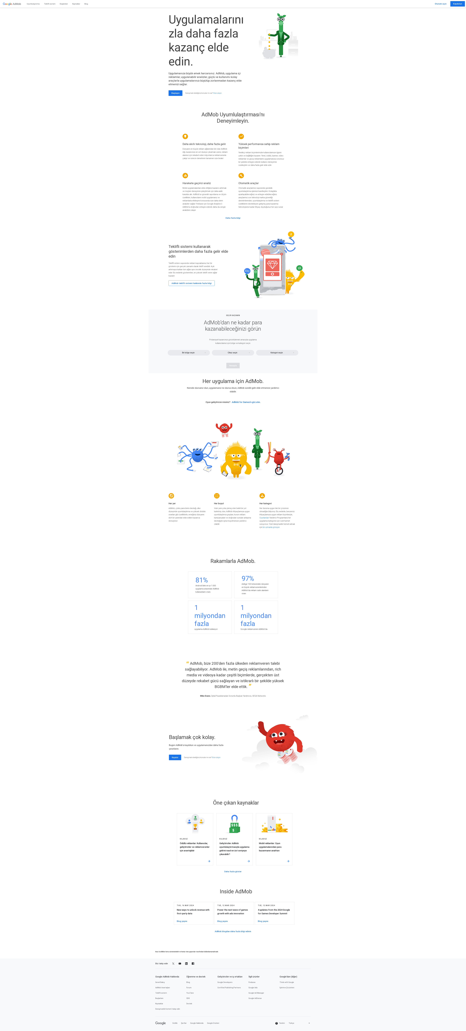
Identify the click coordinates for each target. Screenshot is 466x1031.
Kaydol (175, 757)
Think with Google (287, 982)
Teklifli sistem (50, 4)
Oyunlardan (264, 518)
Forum (188, 988)
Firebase (252, 982)
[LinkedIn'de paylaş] (186, 963)
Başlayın (175, 93)
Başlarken (64, 4)
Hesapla (233, 365)
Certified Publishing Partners (229, 988)
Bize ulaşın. (217, 93)
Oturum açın (441, 4)
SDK (188, 998)
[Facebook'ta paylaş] (193, 963)
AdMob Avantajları (162, 988)
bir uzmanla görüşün (271, 527)
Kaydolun (457, 4)
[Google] (7, 3)
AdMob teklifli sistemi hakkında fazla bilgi (192, 283)
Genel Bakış (160, 982)
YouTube (190, 993)
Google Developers (224, 982)
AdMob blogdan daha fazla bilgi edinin (233, 931)
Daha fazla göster (233, 871)
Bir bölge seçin (188, 353)
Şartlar (184, 1023)
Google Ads (253, 988)
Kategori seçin (276, 353)
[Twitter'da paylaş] (173, 963)
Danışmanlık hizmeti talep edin (167, 1009)
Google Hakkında (197, 1023)
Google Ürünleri (213, 1023)
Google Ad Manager (256, 993)
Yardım (282, 1023)
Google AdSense (255, 998)
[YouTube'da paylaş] (180, 963)
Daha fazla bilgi (233, 218)
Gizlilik (174, 1023)
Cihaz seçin (232, 353)
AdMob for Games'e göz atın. (246, 402)
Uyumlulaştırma (33, 4)
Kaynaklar (76, 4)
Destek (189, 1004)
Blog (86, 4)
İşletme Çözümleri (287, 988)
